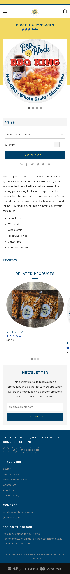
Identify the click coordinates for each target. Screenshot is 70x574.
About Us (8, 490)
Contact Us (9, 484)
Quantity (10, 144)
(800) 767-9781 (11, 517)
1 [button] (32, 359)
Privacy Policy (11, 474)
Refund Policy (11, 495)
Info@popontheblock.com (18, 512)
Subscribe (33, 416)
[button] (29, 29)
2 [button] (35, 359)
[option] (35, 71)
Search (7, 468)
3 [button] (38, 359)
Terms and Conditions (15, 479)
